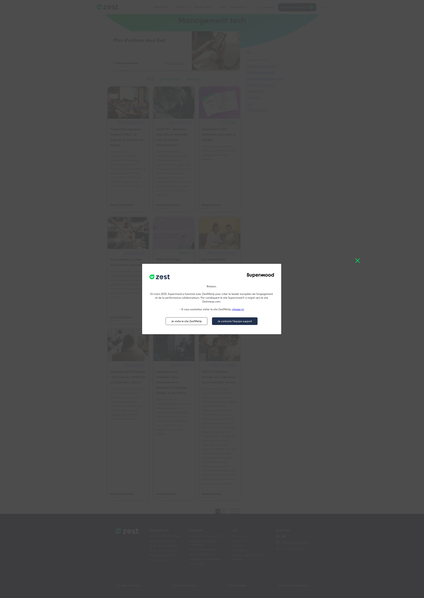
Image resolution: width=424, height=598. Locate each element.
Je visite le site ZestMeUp (186, 321)
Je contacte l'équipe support (234, 321)
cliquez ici (238, 309)
